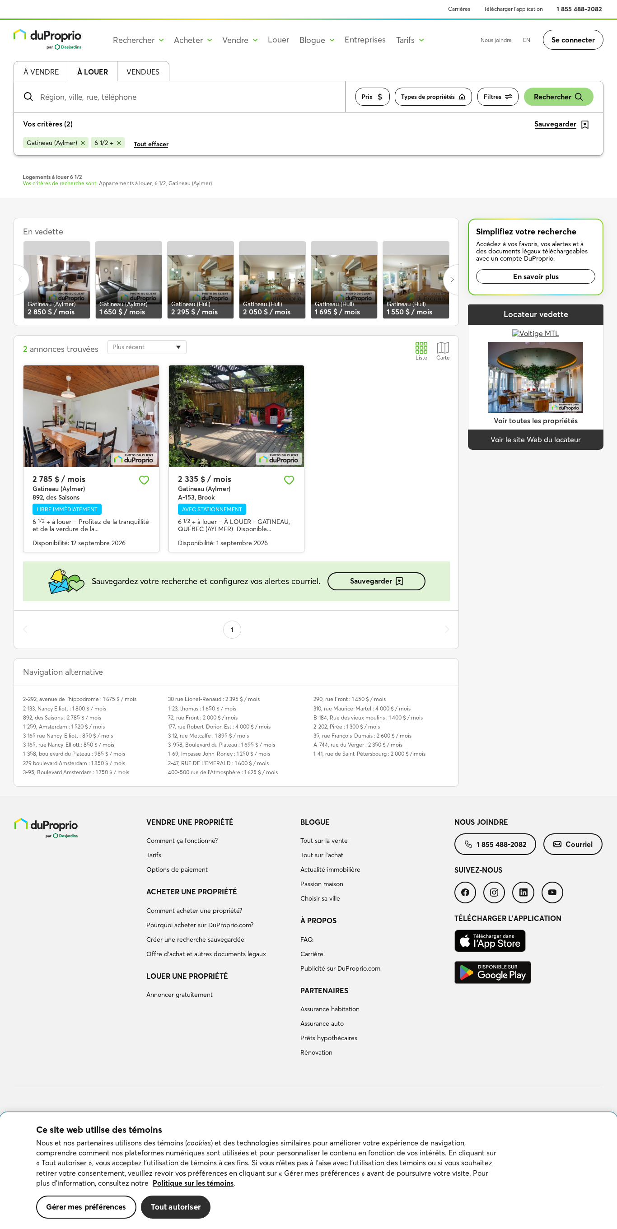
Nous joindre (496, 40)
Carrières (459, 8)
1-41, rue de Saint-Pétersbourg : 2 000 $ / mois (369, 753)
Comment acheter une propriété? (194, 911)
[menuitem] (219, 847)
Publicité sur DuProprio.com (340, 968)
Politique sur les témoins (193, 1182)
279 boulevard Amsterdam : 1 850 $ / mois (74, 763)
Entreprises (365, 39)
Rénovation (316, 1052)
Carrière (311, 954)
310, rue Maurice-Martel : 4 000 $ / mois (362, 708)
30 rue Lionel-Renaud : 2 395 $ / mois (214, 699)
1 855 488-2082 (579, 9)
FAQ (306, 939)
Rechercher (552, 96)
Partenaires (324, 990)
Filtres (492, 96)
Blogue (315, 822)
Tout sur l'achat (321, 855)
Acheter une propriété (191, 891)
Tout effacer (151, 144)
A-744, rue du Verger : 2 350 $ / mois (357, 744)
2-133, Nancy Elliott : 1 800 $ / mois (64, 708)
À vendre (41, 71)
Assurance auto (322, 1023)
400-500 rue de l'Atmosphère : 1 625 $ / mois (223, 772)
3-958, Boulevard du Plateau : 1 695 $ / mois (221, 744)
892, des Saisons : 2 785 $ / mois (62, 717)
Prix (367, 96)
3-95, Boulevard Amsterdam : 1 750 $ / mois (76, 772)
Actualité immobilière (330, 869)
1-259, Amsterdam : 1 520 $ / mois (64, 726)
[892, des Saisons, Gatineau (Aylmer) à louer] (91, 416)
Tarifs (153, 855)
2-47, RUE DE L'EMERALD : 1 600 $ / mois (218, 763)
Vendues (142, 71)
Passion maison (321, 884)
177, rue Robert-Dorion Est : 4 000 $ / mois (219, 726)
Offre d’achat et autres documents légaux (206, 954)
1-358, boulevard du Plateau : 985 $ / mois (74, 753)
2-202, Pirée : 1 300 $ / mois (346, 726)
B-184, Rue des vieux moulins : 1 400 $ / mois (368, 717)
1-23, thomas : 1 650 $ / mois (202, 708)
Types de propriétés (428, 96)
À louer (92, 71)
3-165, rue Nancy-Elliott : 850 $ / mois (68, 744)
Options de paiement (177, 869)
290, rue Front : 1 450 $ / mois (349, 699)
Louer (278, 39)
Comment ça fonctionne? (182, 840)
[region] (308, 1170)
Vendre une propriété (190, 822)
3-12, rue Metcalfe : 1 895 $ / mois (208, 735)
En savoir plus (536, 276)
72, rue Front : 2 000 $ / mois (203, 717)
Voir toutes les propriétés (536, 420)
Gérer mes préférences (86, 1206)
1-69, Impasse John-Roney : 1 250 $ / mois (219, 753)
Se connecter (573, 39)
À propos (318, 920)
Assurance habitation (330, 1009)
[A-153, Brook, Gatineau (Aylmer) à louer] (236, 416)
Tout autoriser (176, 1206)
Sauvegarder (371, 580)
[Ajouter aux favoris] (144, 480)
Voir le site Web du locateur (536, 439)
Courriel (579, 844)
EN (526, 40)
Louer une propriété (187, 976)
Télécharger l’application (513, 8)
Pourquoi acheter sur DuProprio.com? (199, 925)
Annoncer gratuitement (179, 995)
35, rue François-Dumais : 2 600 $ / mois (362, 735)
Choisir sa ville (320, 898)
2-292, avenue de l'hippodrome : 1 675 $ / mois (79, 699)
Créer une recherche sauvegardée (195, 939)
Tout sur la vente (324, 840)
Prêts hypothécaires (328, 1038)
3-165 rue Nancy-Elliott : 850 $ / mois (68, 735)
